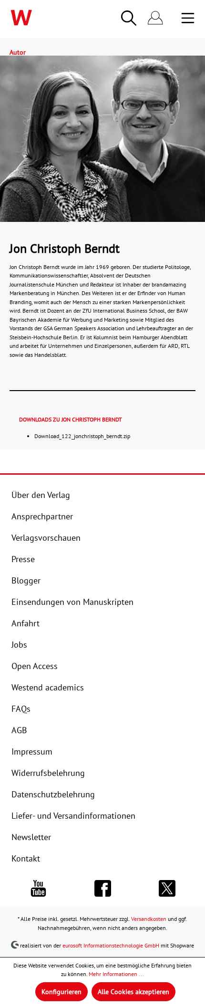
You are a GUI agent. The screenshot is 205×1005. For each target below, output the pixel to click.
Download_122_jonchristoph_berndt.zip (82, 436)
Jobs (19, 644)
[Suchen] (128, 18)
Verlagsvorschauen (46, 537)
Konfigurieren (61, 991)
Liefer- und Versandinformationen (73, 815)
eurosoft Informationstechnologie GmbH (110, 945)
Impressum (31, 751)
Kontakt (25, 858)
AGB (19, 730)
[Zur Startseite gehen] (42, 17)
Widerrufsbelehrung (48, 772)
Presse (23, 559)
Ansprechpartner (42, 516)
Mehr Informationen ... (116, 973)
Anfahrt (25, 623)
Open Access (34, 665)
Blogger (26, 580)
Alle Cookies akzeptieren (133, 991)
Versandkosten (148, 918)
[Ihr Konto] (155, 18)
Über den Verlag (40, 494)
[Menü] (187, 18)
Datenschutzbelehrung (53, 794)
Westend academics (47, 687)
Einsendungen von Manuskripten (72, 601)
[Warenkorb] (174, 19)
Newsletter (31, 836)
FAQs (21, 708)
